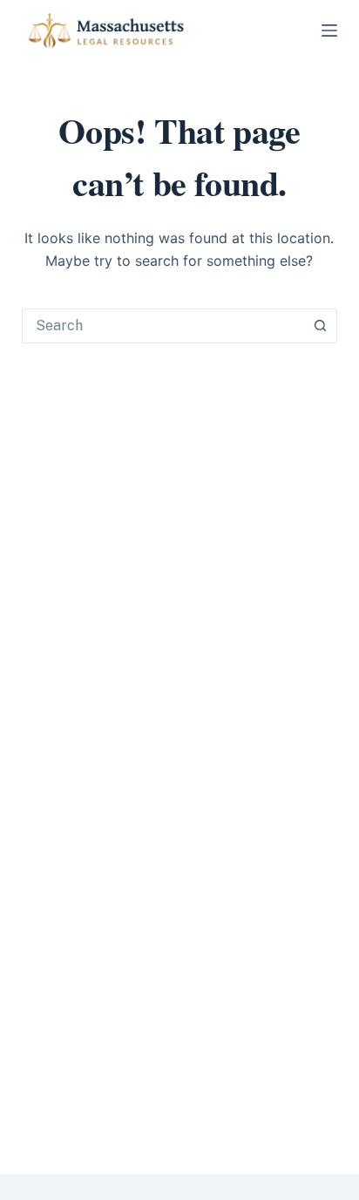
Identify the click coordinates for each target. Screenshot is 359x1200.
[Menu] (329, 30)
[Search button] (319, 325)
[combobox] (163, 325)
